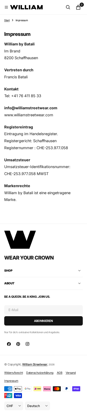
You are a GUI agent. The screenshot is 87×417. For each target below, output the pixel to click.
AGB (60, 372)
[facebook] (9, 344)
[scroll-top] (80, 410)
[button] (6, 7)
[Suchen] (68, 7)
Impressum (11, 380)
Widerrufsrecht (13, 372)
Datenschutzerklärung (39, 372)
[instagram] (27, 344)
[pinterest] (18, 344)
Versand (71, 372)
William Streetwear (34, 364)
